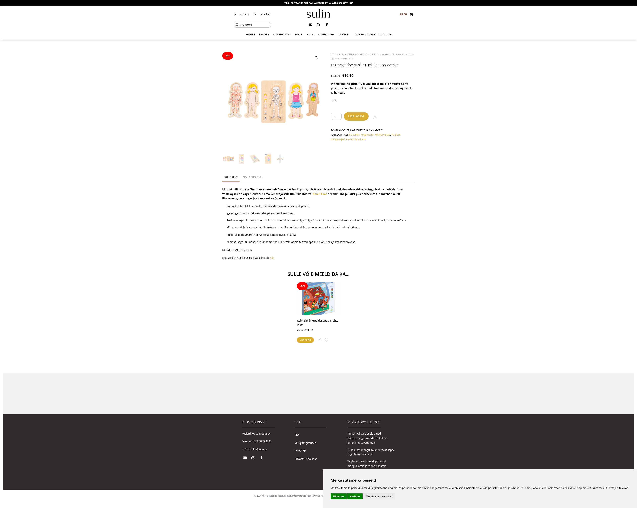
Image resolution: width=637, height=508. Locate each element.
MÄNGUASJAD (281, 34)
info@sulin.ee (259, 449)
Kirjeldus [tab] (231, 177)
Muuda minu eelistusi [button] (379, 496)
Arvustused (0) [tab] (252, 177)
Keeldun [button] (355, 496)
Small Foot (360, 139)
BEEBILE (250, 34)
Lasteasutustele (364, 34)
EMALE (298, 34)
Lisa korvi (356, 116)
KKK (296, 435)
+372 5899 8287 (261, 441)
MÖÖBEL (343, 34)
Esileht (335, 54)
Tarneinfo (300, 451)
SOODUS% (385, 34)
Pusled (350, 139)
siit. (272, 258)
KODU (310, 34)
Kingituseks (367, 54)
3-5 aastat (383, 54)
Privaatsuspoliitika (305, 459)
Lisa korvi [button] (305, 340)
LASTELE (264, 34)
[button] (316, 58)
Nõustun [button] (338, 496)
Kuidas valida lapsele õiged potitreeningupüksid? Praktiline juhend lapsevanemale (367, 438)
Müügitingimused (305, 443)
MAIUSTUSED (326, 34)
